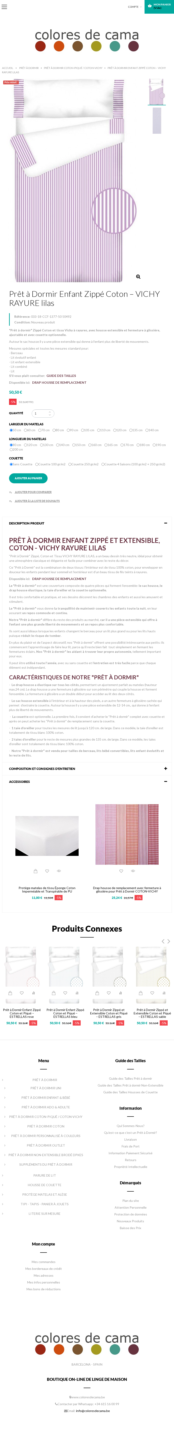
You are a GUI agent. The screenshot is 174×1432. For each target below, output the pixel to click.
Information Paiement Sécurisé (130, 1153)
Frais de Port (131, 1146)
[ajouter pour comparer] (33, 993)
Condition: (22, 322)
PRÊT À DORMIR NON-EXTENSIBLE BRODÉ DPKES (45, 1155)
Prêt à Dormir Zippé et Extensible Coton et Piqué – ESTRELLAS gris (109, 1013)
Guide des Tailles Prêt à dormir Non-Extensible (130, 1085)
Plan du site (130, 1201)
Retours (130, 1160)
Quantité (16, 413)
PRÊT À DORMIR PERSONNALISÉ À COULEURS (45, 1136)
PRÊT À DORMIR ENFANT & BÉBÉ (45, 1097)
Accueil (7, 68)
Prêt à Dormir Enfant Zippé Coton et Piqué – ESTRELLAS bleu (65, 1013)
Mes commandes (44, 1262)
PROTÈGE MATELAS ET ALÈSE (44, 1194)
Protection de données (130, 1214)
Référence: (22, 316)
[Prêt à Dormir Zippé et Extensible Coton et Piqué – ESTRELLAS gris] (108, 974)
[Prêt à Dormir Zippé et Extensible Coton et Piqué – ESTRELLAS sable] (152, 974)
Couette (16, 458)
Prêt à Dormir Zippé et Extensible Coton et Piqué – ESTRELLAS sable (152, 1013)
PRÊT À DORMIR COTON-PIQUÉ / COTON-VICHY (45, 1117)
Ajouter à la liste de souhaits (34, 500)
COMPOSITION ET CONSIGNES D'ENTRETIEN (42, 769)
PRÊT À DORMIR (44, 1080)
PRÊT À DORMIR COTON (45, 1126)
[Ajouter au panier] (35, 871)
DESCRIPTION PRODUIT (26, 523)
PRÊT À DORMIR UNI (45, 1088)
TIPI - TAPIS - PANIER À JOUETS (45, 1204)
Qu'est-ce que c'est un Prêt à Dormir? (130, 1133)
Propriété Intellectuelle (130, 1167)
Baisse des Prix (130, 1228)
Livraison (130, 1139)
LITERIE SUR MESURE (44, 1213)
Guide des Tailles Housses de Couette (130, 1092)
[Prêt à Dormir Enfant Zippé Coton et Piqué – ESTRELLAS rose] (21, 974)
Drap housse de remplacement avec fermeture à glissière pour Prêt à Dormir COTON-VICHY (127, 889)
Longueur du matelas (28, 439)
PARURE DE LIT (44, 1175)
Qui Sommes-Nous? (131, 1126)
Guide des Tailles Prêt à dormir (130, 1078)
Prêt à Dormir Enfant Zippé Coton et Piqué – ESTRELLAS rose (22, 1013)
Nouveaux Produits (130, 1221)
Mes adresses (43, 1275)
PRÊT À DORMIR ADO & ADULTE (46, 1107)
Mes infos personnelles (43, 1282)
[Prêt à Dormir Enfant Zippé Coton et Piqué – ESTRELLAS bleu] (65, 974)
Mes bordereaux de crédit (43, 1269)
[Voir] (59, 871)
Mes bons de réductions (44, 1289)
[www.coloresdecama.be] (87, 39)
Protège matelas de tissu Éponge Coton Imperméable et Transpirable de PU (47, 889)
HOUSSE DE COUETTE (44, 1185)
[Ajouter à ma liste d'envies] (47, 871)
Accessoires (19, 782)
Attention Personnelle (131, 1207)
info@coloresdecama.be (93, 1411)
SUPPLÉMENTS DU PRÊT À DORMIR (45, 1164)
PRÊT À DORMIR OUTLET (46, 1145)
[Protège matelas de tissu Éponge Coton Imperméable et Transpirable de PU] (47, 835)
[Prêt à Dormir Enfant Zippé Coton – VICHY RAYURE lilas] (157, 92)
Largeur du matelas (26, 424)
